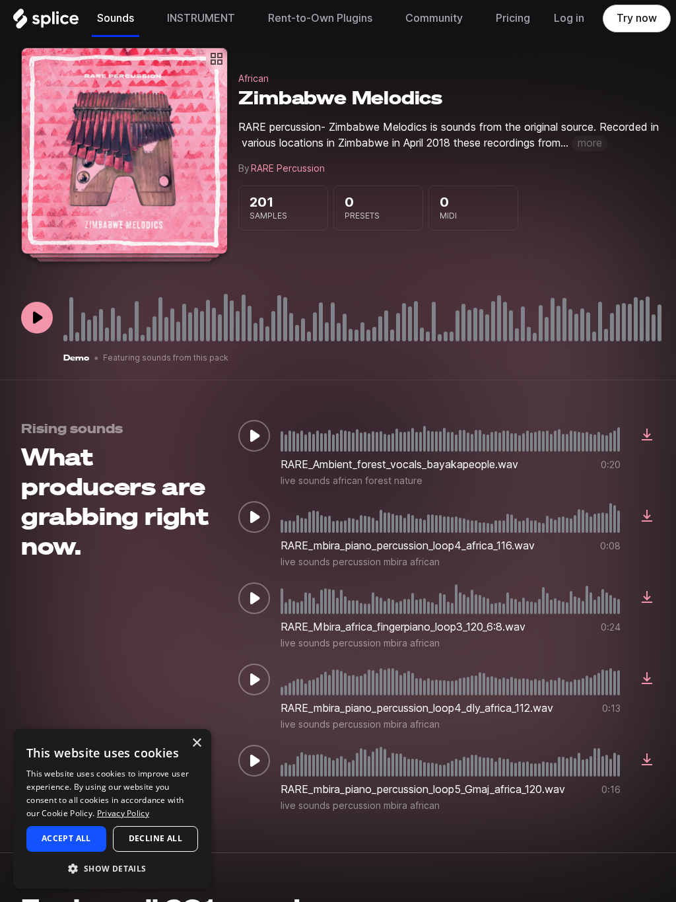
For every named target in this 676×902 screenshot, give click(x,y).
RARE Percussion (288, 168)
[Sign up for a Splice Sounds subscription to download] (647, 436)
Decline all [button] (155, 838)
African (253, 78)
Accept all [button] (66, 838)
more (590, 143)
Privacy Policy (123, 813)
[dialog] (112, 809)
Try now (637, 18)
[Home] (46, 22)
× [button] (196, 743)
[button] (112, 868)
